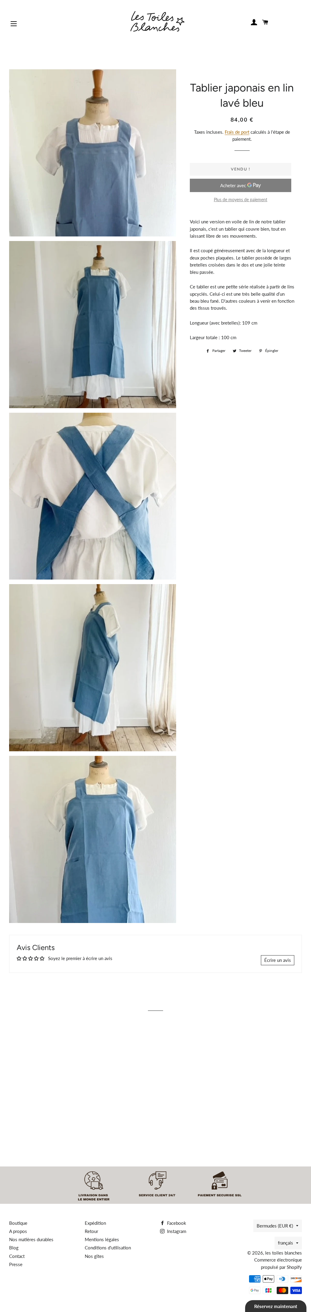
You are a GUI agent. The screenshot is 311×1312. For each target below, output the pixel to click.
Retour (91, 1231)
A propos (18, 1231)
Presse (15, 1264)
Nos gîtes (94, 1256)
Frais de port (237, 132)
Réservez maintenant (275, 1306)
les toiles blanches (283, 1252)
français (285, 1242)
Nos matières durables (31, 1239)
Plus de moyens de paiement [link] (240, 199)
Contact (17, 1256)
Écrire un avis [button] (277, 960)
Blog (14, 1247)
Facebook (176, 1223)
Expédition (95, 1223)
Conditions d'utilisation (108, 1247)
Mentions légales (102, 1239)
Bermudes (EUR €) (275, 1225)
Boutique (18, 1223)
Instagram (176, 1231)
